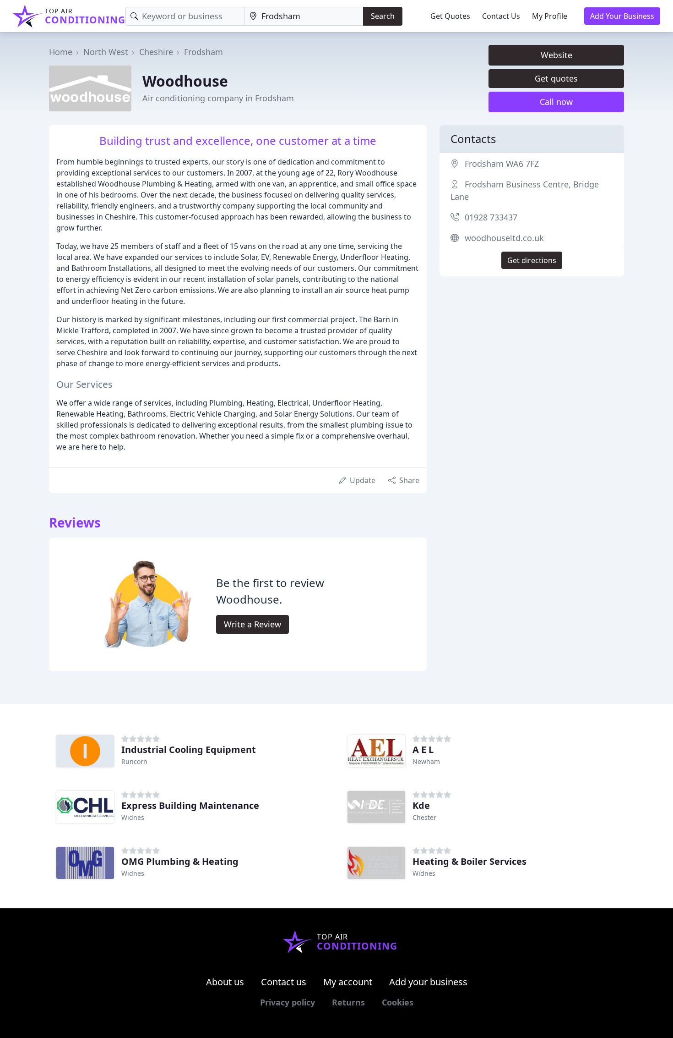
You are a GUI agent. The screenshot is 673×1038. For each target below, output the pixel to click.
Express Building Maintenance (190, 805)
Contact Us (501, 16)
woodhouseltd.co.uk (504, 237)
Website (556, 54)
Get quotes (556, 78)
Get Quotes (450, 16)
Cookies (397, 1002)
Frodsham (203, 51)
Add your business (428, 982)
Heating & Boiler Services (469, 861)
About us (225, 982)
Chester (424, 817)
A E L (423, 749)
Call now (556, 101)
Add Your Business (622, 16)
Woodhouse (185, 81)
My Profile (549, 16)
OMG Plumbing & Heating (180, 861)
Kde (421, 805)
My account (347, 982)
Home (60, 51)
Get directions (531, 260)
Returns (348, 1002)
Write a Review (252, 624)
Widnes (132, 817)
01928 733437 (491, 217)
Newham (426, 761)
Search (383, 16)
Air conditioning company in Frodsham (218, 98)
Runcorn (134, 761)
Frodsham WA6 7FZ (502, 163)
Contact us (283, 982)
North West (105, 51)
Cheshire (156, 51)
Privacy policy (287, 1002)
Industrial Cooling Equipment (188, 749)
